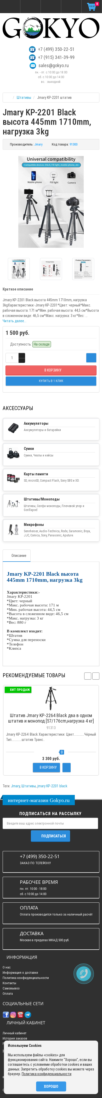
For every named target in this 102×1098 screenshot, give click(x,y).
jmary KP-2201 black (52, 786)
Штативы (28, 786)
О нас (6, 967)
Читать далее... (14, 321)
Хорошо (51, 1086)
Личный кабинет (14, 1033)
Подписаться (53, 836)
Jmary (15, 786)
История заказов (15, 1038)
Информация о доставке (20, 973)
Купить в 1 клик (51, 707)
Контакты (9, 983)
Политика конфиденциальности (26, 978)
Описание (19, 555)
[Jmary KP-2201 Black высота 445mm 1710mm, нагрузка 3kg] (51, 202)
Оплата (8, 993)
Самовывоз (11, 988)
